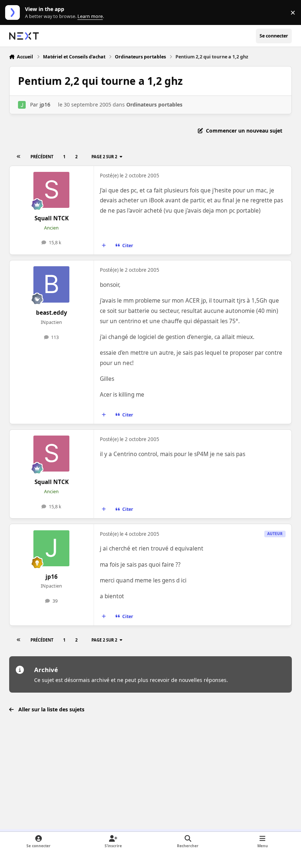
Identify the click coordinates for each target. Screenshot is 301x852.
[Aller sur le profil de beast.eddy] (51, 284)
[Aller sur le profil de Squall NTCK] (51, 190)
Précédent (41, 156)
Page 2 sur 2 (104, 156)
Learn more (14, 12)
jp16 (45, 104)
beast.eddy (51, 313)
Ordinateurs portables (154, 104)
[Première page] (18, 156)
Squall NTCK (52, 218)
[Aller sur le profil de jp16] (22, 105)
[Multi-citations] (103, 246)
